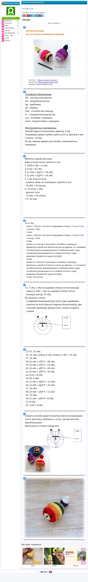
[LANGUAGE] (50, 572)
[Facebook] (40, 15)
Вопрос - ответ (9, 35)
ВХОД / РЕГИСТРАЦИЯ (10, 18)
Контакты (7, 40)
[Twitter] (43, 15)
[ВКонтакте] (23, 15)
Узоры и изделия (12, 28)
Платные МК (12, 23)
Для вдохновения (12, 33)
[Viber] (38, 15)
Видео (12, 25)
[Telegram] (33, 15)
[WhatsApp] (35, 15)
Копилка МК (12, 20)
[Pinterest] (28, 15)
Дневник (12, 30)
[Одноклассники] (26, 15)
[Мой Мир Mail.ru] (31, 15)
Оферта (7, 38)
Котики (31, 9)
